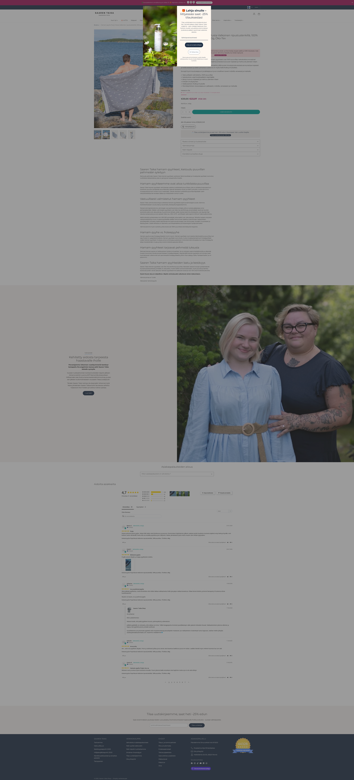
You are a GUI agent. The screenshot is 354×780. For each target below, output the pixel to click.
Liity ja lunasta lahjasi (194, 45)
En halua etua (194, 52)
